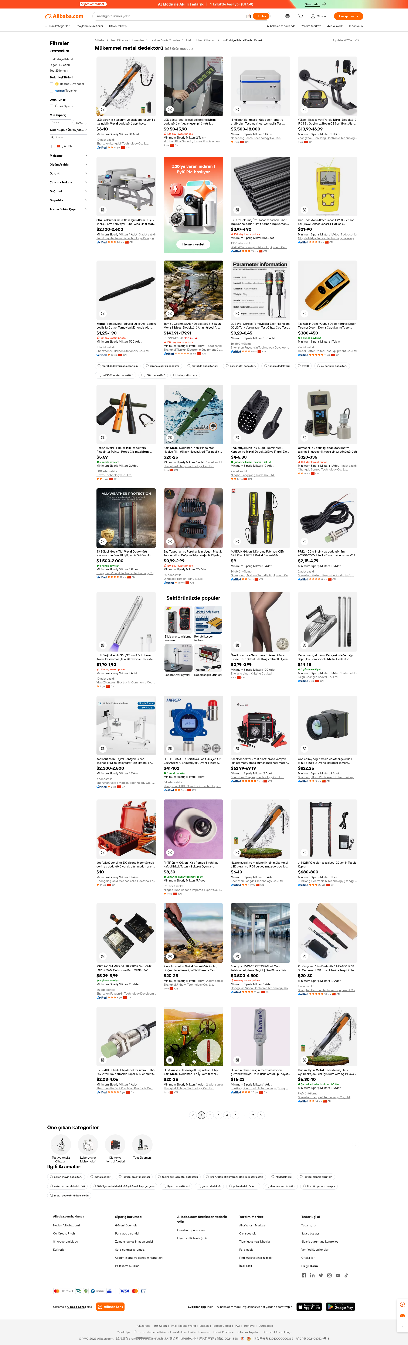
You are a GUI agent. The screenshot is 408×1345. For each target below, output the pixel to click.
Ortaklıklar (307, 1257)
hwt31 (305, 365)
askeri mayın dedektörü (68, 1176)
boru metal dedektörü (243, 365)
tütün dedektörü (155, 375)
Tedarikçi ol (308, 1225)
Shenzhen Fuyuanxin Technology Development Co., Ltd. (260, 347)
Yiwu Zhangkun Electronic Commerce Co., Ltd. (126, 682)
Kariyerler (59, 1249)
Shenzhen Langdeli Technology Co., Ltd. (122, 143)
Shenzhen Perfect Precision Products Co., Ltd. (327, 575)
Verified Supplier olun (315, 1249)
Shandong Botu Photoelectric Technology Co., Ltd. (327, 777)
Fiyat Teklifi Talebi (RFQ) (192, 1238)
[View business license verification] (242, 1338)
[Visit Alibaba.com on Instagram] (329, 1275)
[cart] (301, 16)
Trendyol (249, 1325)
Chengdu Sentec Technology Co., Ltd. (323, 469)
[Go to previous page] (193, 1115)
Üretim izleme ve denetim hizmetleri (139, 1257)
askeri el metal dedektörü (69, 1186)
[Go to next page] (261, 1115)
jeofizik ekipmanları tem (318, 1176)
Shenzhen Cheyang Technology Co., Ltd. (257, 777)
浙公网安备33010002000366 (273, 1338)
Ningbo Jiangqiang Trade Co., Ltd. (253, 475)
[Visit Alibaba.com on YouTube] (337, 1275)
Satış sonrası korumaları (130, 1249)
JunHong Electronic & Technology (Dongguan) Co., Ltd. (126, 238)
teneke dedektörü (279, 365)
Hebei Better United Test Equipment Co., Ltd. (327, 351)
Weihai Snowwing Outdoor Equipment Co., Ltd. (260, 247)
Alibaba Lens (76, 1306)
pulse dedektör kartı (245, 1186)
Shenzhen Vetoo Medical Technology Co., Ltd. (126, 782)
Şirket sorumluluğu (65, 1241)
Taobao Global (221, 1325)
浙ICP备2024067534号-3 (312, 1338)
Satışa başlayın (310, 1233)
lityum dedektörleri (178, 1186)
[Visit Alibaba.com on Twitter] (320, 1275)
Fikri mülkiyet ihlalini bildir (255, 1257)
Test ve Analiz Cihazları (165, 40)
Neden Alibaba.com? (66, 1225)
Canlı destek (247, 1233)
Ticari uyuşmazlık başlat (254, 1241)
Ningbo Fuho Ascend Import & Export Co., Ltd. (193, 889)
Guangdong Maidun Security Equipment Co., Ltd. (260, 575)
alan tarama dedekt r (282, 1186)
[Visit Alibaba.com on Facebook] (303, 1275)
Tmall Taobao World (183, 1325)
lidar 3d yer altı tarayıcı (321, 1186)
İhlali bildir (245, 1265)
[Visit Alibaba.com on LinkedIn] (312, 1275)
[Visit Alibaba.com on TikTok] (346, 1275)
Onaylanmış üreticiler (191, 1230)
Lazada (204, 1325)
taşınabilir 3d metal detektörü (180, 1176)
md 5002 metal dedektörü (117, 375)
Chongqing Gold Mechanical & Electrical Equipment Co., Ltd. (126, 881)
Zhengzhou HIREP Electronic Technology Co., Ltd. (193, 786)
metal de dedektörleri (205, 365)
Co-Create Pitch (64, 1233)
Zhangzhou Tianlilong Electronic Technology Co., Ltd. (327, 138)
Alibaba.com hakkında (68, 1216)
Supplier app (197, 1306)
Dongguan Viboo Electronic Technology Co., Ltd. (126, 573)
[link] (402, 1304)
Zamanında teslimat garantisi (134, 1241)
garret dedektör (211, 1186)
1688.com (160, 1325)
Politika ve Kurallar (127, 1265)
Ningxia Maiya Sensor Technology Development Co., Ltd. (327, 238)
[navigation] (68, 578)
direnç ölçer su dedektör (164, 365)
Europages (266, 1325)
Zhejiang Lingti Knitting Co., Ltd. (251, 673)
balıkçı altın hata (187, 375)
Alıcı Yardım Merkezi (252, 1225)
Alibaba (99, 40)
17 (252, 1115)
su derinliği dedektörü (334, 365)
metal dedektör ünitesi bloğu (71, 1195)
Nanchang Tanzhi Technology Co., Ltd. (256, 138)
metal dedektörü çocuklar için (120, 365)
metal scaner (102, 1176)
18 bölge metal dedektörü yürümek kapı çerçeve (125, 1186)
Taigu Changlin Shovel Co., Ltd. (318, 677)
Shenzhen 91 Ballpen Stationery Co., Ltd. (122, 351)
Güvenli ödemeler (127, 1225)
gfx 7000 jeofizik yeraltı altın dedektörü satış (236, 1176)
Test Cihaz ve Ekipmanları (127, 40)
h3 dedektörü (284, 1176)
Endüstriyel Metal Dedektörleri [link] (242, 40)
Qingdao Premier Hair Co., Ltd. (183, 578)
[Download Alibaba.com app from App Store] (309, 1306)
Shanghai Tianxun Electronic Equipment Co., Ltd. (193, 349)
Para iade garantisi (127, 1233)
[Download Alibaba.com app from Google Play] (340, 1306)
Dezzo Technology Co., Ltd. (114, 475)
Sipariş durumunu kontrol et (319, 1241)
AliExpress (143, 1325)
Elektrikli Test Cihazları (200, 40)
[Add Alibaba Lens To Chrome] (110, 1306)
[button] (248, 16)
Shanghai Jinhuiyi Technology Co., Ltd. (189, 466)
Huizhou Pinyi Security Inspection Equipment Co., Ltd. (193, 141)
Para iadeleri (247, 1249)
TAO (237, 1325)
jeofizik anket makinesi (136, 1176)
